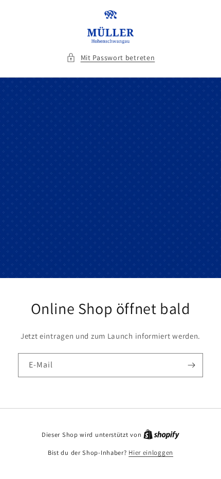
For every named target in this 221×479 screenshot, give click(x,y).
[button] (110, 57)
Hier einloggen (150, 452)
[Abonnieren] (191, 365)
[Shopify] (161, 434)
